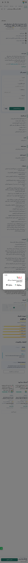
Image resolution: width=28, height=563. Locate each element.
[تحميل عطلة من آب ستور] (9, 285)
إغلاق (5, 275)
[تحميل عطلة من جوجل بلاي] (18, 285)
